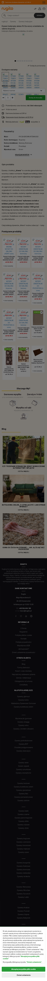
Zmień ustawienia (23, 975)
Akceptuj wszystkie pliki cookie (23, 969)
